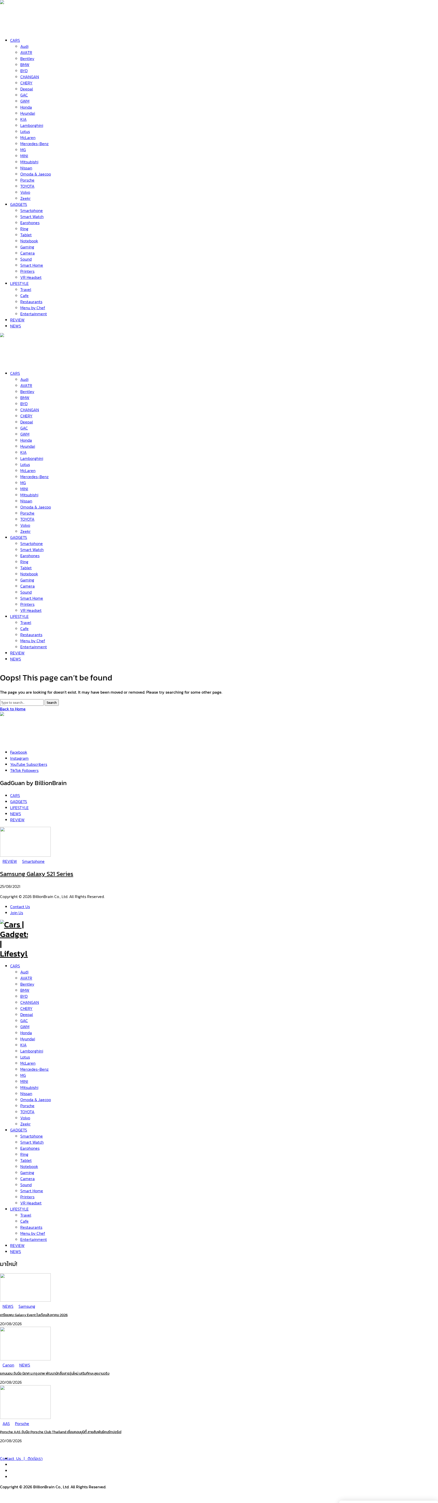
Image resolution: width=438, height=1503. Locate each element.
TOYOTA (27, 1112)
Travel (25, 1215)
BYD (24, 996)
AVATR (26, 978)
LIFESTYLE (19, 1209)
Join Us (16, 913)
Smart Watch (32, 1142)
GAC (24, 1021)
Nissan (26, 1093)
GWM (24, 1027)
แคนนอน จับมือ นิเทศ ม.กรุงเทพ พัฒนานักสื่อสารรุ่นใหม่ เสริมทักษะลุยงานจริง (55, 1373)
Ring (24, 1154)
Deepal (26, 1014)
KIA (23, 1045)
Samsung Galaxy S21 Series (36, 873)
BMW (24, 990)
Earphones (30, 1148)
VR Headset (31, 1203)
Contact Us (20, 907)
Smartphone (31, 1136)
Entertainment (33, 1239)
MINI (24, 1081)
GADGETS (18, 1130)
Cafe (24, 1221)
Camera (27, 1179)
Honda (26, 1033)
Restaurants (31, 1227)
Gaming (27, 1172)
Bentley (27, 984)
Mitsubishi (29, 1087)
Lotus (25, 1057)
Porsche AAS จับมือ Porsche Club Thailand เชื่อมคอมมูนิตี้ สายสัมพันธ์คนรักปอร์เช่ (60, 1432)
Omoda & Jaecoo (35, 1100)
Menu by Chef (32, 1233)
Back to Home (13, 709)
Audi (24, 972)
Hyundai (27, 1039)
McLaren (27, 1063)
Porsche (27, 1106)
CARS (15, 966)
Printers (27, 1197)
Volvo (25, 1118)
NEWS (15, 1251)
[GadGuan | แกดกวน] (14, 361)
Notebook (29, 1166)
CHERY (26, 1008)
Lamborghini (31, 1051)
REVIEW (17, 1245)
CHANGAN (29, 1002)
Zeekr (25, 1124)
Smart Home (31, 1191)
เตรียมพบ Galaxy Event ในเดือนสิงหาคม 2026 (34, 1315)
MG (23, 1075)
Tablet (26, 1160)
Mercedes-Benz (34, 1069)
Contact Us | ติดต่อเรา (21, 1458)
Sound (26, 1185)
